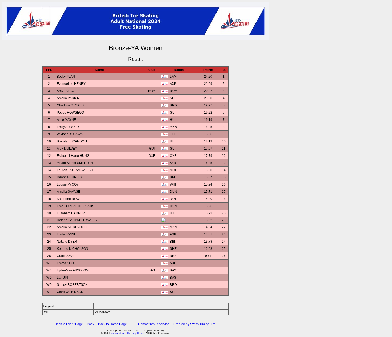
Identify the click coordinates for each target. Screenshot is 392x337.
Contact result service (153, 324)
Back (90, 324)
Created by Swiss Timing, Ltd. (194, 324)
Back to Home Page (112, 324)
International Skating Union (127, 333)
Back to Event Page (69, 324)
